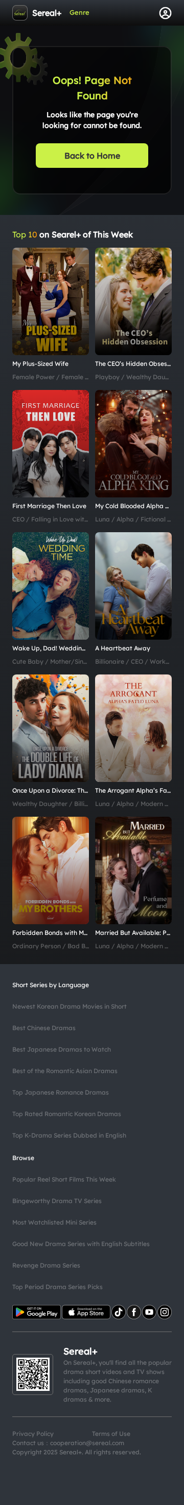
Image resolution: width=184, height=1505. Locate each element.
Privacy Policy (33, 1433)
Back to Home (92, 155)
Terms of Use (111, 1433)
